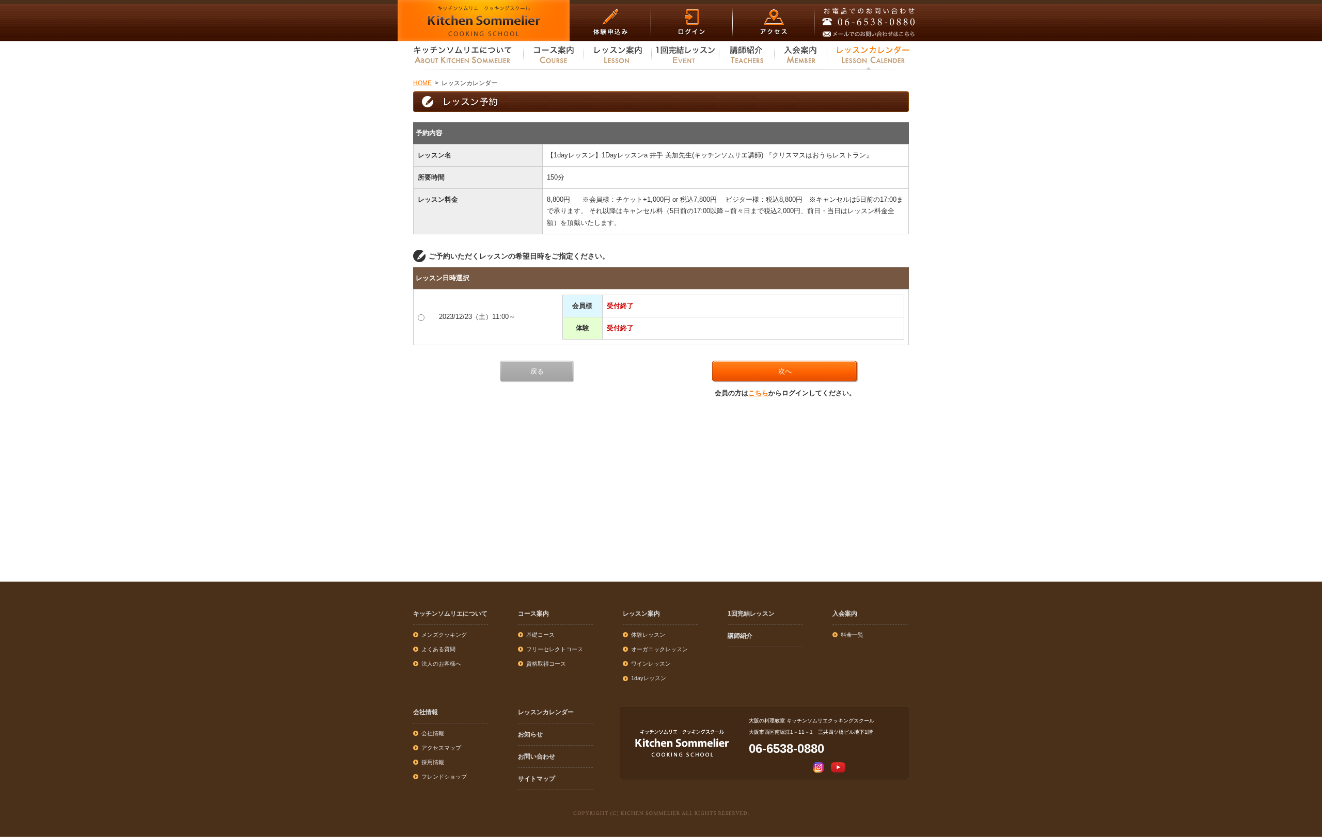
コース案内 (533, 613)
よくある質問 (438, 649)
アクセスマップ (441, 748)
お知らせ (530, 734)
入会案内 (844, 613)
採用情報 (432, 762)
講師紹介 (740, 635)
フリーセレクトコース (554, 649)
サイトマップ (536, 778)
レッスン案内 (641, 613)
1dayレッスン (648, 678)
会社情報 (425, 712)
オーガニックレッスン (659, 649)
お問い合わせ (536, 756)
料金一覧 (852, 635)
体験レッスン (648, 635)
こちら (758, 393)
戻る (537, 371)
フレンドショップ (444, 777)
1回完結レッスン (751, 613)
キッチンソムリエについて (450, 613)
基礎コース (540, 635)
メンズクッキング (444, 635)
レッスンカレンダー (546, 712)
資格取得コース (546, 664)
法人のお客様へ (441, 664)
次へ (785, 371)
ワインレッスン (651, 664)
